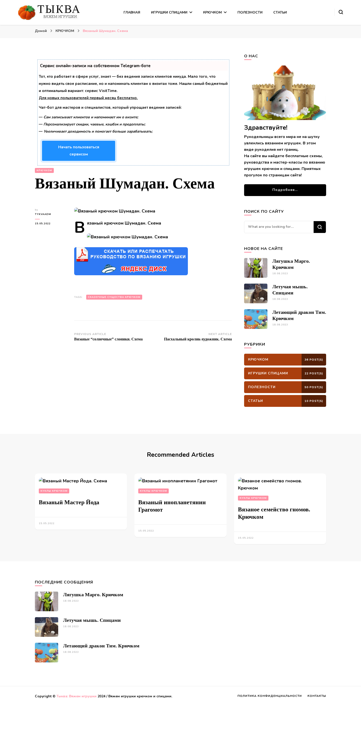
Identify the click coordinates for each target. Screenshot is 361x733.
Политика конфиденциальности (269, 696)
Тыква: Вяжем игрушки (76, 696)
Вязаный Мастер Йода (69, 502)
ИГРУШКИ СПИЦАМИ (169, 12)
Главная (132, 12)
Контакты (316, 696)
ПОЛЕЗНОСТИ (250, 12)
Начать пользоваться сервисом (78, 150)
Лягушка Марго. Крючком (93, 594)
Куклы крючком (54, 491)
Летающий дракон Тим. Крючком (101, 645)
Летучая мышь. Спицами (92, 620)
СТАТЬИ (280, 12)
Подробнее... (285, 189)
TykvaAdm (43, 214)
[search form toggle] (341, 12)
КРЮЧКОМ (212, 12)
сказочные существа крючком (114, 297)
